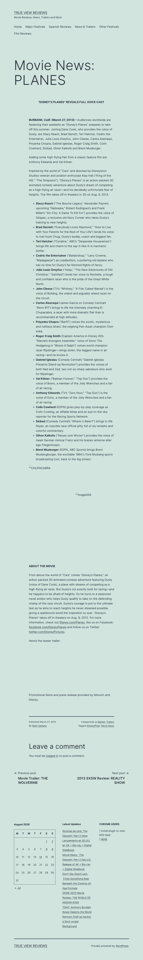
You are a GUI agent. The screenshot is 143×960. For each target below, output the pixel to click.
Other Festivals (109, 26)
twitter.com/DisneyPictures (46, 632)
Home (18, 26)
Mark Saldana (39, 725)
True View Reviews (30, 13)
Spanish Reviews (60, 26)
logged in (52, 755)
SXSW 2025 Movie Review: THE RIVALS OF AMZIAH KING (76, 897)
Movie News (107, 725)
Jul (19, 887)
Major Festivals (35, 26)
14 (40, 857)
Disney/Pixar (93, 725)
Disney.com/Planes (71, 622)
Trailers (110, 721)
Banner (101, 721)
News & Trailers (85, 26)
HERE (104, 839)
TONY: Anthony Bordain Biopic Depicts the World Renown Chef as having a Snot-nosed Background (76, 917)
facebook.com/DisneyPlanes (47, 627)
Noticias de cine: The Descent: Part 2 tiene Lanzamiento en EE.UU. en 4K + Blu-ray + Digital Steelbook (76, 841)
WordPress (122, 945)
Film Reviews (22, 33)
